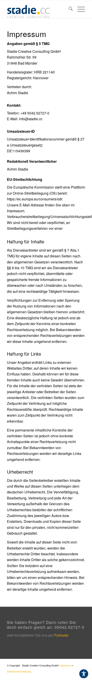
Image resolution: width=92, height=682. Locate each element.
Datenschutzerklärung (19, 671)
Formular (61, 635)
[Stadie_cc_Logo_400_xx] (38, 9)
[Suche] (68, 9)
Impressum (65, 665)
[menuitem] (68, 9)
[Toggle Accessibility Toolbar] (84, 674)
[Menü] (79, 9)
